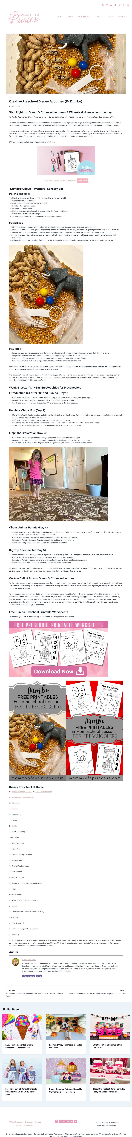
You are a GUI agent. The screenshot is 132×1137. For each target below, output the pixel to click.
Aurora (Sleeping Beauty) (22, 792)
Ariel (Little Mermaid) (43, 792)
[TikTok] (115, 5)
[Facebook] (103, 5)
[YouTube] (111, 5)
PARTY (59, 17)
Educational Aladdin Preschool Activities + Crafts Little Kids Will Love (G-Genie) (34, 993)
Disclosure (29, 1122)
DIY (10, 97)
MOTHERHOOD (84, 17)
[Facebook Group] (119, 5)
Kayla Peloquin (15, 106)
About (18, 1126)
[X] (60, 1121)
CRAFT (70, 17)
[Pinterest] (68, 1121)
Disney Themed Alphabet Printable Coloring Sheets (59, 180)
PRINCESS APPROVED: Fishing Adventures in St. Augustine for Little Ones (97, 992)
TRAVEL (99, 17)
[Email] (128, 5)
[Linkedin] (124, 5)
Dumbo (15, 809)
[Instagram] (107, 5)
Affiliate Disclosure (16, 1122)
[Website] (40, 976)
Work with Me (28, 1126)
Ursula (14, 906)
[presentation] (22, 1027)
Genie (14, 826)
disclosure (51, 142)
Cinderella (16, 803)
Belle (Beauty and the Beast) (23, 797)
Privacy (38, 1122)
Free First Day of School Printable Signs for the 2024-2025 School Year (21, 1092)
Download (82, 180)
